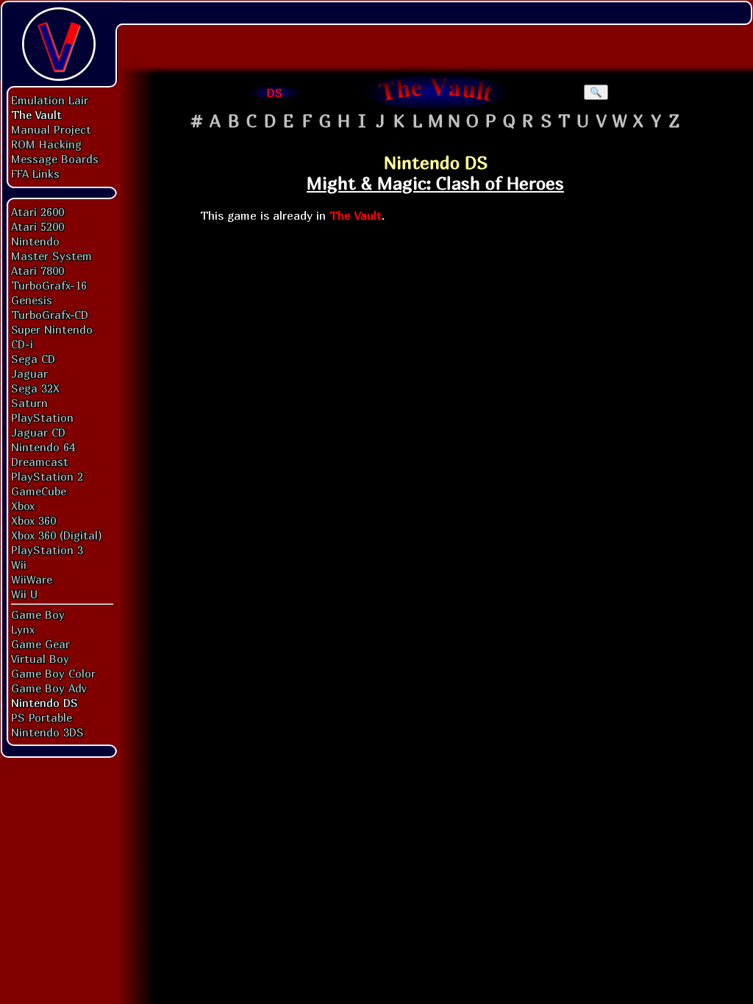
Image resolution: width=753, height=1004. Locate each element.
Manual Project (51, 129)
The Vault (36, 114)
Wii (18, 564)
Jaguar (29, 373)
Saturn (29, 402)
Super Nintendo (52, 329)
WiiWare (31, 579)
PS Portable (41, 717)
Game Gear (40, 643)
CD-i (22, 344)
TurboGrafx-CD (49, 314)
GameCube (38, 491)
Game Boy (38, 614)
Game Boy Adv (48, 688)
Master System (51, 255)
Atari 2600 (37, 211)
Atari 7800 (37, 270)
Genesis (31, 299)
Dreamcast (39, 461)
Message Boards (55, 158)
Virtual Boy (40, 658)
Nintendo (35, 241)
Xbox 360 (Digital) (56, 535)
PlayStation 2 (47, 476)
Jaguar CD (38, 432)
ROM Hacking (46, 144)
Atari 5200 (37, 226)
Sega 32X (35, 388)
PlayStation (42, 417)
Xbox (23, 505)
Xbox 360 (33, 520)
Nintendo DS (44, 702)
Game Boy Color (53, 673)
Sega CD (33, 358)
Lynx (23, 629)
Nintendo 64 (43, 446)
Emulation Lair (49, 100)
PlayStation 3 (47, 549)
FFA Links (35, 173)
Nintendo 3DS (47, 732)
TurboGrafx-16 (49, 285)
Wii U (24, 593)
